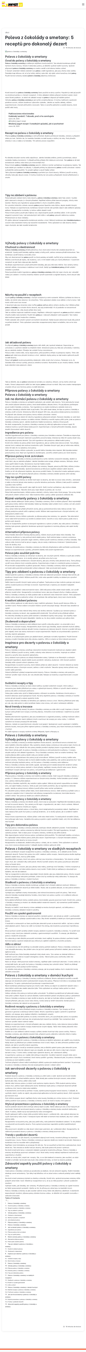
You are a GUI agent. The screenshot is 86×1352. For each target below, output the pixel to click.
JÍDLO (7, 32)
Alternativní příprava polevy (16, 1239)
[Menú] (83, 5)
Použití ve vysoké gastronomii (16, 1282)
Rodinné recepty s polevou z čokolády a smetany (22, 1290)
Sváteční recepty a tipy (14, 1258)
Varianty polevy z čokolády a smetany (18, 1270)
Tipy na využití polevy (14, 1234)
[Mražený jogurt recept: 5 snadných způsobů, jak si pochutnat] (17, 121)
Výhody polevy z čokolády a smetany (19, 1213)
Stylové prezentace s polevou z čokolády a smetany (22, 1299)
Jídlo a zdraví (12, 1285)
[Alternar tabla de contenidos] (7, 1201)
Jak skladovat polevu (14, 1220)
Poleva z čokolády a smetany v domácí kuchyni (23, 1287)
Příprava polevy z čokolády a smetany (20, 1222)
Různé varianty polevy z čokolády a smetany (22, 1237)
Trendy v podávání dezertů (15, 1302)
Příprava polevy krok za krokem (17, 1232)
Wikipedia (41, 731)
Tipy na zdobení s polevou (15, 1210)
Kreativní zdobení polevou (15, 1249)
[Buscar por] (79, 5)
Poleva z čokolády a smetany (17, 1203)
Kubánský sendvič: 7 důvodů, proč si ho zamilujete (31, 116)
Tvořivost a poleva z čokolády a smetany (19, 1292)
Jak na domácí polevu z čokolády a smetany (21, 1227)
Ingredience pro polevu (14, 1230)
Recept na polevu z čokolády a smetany (19, 1208)
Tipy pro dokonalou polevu (15, 1273)
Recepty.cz (55, 731)
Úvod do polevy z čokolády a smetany (18, 1206)
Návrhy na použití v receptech (16, 1217)
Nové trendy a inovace (14, 1261)
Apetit (47, 731)
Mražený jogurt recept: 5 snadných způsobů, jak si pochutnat (36, 123)
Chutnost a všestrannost (15, 1215)
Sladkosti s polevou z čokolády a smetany (20, 1280)
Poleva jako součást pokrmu (16, 1241)
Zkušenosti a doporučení (15, 1251)
